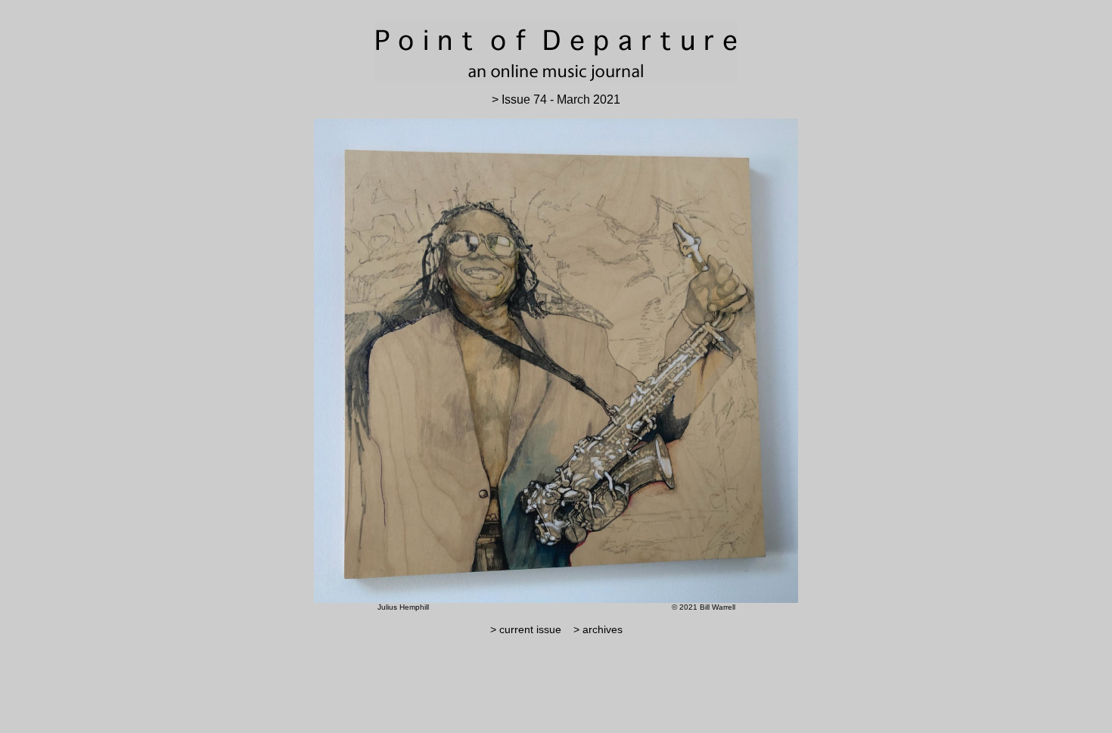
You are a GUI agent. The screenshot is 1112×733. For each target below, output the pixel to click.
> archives (593, 629)
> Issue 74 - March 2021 (556, 99)
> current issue (525, 629)
